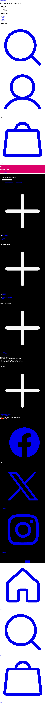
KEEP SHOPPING (3, 172)
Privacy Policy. (19, 182)
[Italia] (0, 418)
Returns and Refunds (6, 296)
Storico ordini (4, 353)
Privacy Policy (5, 235)
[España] (3, 418)
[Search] (22, 69)
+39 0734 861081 (4, 415)
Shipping (4, 294)
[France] (5, 418)
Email (1, 179)
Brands (3, 238)
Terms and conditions (6, 236)
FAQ (3, 298)
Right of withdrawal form (7, 297)
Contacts (4, 293)
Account (3, 352)
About (3, 239)
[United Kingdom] (6, 418)
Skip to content (3, 0)
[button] (22, 117)
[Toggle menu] (0, 2)
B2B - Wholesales (5, 355)
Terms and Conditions (9, 182)
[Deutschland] (2, 418)
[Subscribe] (11, 179)
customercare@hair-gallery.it (6, 414)
